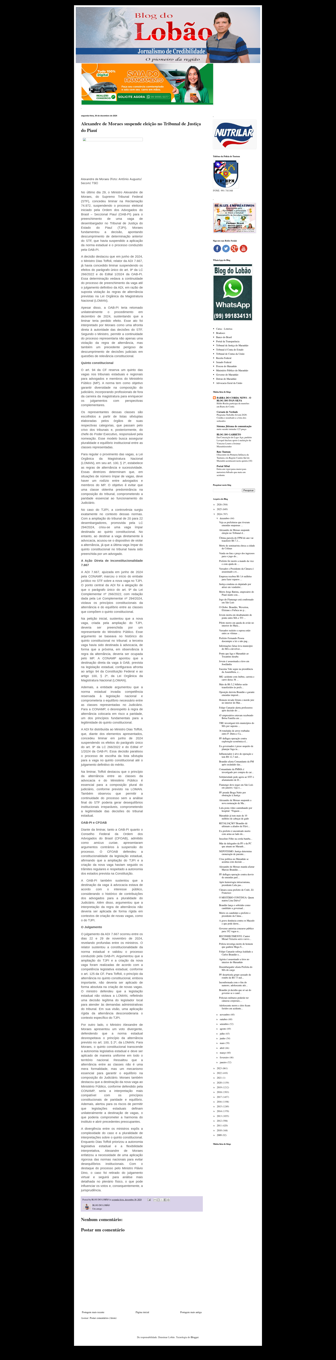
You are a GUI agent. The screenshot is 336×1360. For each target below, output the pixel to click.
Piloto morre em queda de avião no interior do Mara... (236, 624)
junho (223, 1038)
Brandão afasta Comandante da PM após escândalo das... (236, 763)
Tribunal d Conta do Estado (229, 349)
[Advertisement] (234, 1203)
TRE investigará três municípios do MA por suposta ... (236, 724)
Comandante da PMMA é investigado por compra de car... (236, 770)
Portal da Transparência (227, 341)
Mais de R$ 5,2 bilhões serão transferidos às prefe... (233, 686)
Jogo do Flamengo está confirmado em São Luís (236, 601)
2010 (219, 1130)
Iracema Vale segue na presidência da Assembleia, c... (236, 670)
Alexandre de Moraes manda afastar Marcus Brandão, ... (236, 868)
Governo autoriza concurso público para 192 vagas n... (236, 930)
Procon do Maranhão (226, 366)
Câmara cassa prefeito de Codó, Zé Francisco (236, 891)
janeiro (223, 1062)
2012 (219, 1120)
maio (222, 1043)
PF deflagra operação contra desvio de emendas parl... (236, 876)
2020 (219, 1082)
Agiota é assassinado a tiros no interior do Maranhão (234, 961)
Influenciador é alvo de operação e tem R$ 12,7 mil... (236, 755)
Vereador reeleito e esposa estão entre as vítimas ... (234, 632)
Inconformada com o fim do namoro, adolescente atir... (233, 984)
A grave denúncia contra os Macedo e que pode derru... (236, 922)
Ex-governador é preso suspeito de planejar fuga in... (236, 747)
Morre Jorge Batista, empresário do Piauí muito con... (236, 593)
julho (223, 1033)
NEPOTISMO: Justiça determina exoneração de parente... (235, 853)
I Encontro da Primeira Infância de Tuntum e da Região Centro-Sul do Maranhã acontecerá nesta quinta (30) (234, 457)
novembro (225, 1014)
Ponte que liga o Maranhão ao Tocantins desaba (234, 655)
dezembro (225, 518)
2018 (219, 1092)
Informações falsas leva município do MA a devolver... (236, 647)
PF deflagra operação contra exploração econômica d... (233, 740)
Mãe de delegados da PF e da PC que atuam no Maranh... (235, 845)
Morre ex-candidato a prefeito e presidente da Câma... (234, 914)
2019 (219, 1087)
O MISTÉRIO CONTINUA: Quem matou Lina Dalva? (236, 899)
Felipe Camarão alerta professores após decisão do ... (236, 709)
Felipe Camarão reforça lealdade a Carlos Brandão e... (236, 953)
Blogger (194, 1337)
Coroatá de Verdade (227, 412)
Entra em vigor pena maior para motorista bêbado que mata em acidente (231, 472)
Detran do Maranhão (226, 378)
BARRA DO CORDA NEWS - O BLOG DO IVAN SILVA (234, 399)
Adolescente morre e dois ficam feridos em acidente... (234, 1007)
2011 (219, 1125)
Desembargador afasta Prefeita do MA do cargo (235, 968)
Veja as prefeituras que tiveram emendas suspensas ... (234, 524)
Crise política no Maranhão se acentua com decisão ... (233, 860)
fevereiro (224, 1057)
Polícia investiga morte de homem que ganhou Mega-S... (236, 945)
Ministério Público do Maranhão (232, 370)
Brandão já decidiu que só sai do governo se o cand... (235, 991)
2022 (219, 1073)
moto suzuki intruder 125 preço (231, 429)
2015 (219, 1106)
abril (222, 1048)
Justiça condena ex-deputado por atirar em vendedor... (235, 585)
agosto (223, 1028)
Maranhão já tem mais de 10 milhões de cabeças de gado (234, 817)
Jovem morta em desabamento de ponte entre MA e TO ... (235, 616)
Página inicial (142, 1312)
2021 (219, 1077)
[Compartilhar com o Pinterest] (168, 1200)
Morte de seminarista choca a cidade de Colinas (237, 547)
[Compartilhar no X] (161, 1200)
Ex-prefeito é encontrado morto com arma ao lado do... (234, 832)
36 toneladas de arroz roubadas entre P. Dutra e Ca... (234, 732)
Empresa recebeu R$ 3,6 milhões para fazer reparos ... (235, 578)
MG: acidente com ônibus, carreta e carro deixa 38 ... (236, 678)
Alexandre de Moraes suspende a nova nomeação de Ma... (235, 801)
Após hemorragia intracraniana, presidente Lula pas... (234, 883)
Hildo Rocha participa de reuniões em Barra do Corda (233, 405)
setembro (224, 1024)
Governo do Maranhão (227, 374)
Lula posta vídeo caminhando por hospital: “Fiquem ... (235, 809)
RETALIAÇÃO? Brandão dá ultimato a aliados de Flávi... (234, 825)
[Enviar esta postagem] (148, 1199)
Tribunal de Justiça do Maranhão (232, 345)
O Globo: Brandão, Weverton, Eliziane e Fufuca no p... (234, 608)
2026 (219, 504)
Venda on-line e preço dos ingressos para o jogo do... (236, 555)
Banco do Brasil (224, 337)
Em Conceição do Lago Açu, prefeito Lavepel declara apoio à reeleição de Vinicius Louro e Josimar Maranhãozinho (234, 442)
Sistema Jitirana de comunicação (234, 426)
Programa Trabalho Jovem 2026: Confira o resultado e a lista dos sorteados (232, 417)
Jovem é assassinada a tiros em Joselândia (234, 663)
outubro (224, 1019)
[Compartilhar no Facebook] (165, 1200)
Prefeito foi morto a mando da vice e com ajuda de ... (236, 562)
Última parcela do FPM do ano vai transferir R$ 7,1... (236, 539)
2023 (219, 1068)
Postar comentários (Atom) (103, 1318)
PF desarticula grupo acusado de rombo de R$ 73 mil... (235, 976)
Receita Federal (223, 358)
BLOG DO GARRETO (229, 434)
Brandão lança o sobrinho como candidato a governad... (234, 906)
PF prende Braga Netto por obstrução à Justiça (232, 794)
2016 (219, 1101)
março (223, 1052)
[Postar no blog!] (158, 1200)
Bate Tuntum (224, 452)
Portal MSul (223, 466)
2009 (219, 1135)
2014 (219, 1111)
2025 (219, 509)
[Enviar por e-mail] (155, 1200)
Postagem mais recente (93, 1312)
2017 (219, 1097)
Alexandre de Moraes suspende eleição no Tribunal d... (234, 531)
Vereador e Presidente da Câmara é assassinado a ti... (236, 570)
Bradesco (220, 333)
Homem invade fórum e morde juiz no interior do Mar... (236, 701)
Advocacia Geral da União (229, 383)
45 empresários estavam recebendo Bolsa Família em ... (236, 717)
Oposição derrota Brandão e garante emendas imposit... (236, 693)
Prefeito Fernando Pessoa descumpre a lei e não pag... (234, 639)
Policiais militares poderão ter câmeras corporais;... (234, 999)
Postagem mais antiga (191, 1312)
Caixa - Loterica (224, 328)
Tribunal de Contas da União (230, 353)
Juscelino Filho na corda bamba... (235, 838)
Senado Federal (223, 362)
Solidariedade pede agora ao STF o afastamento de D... (236, 778)
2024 (219, 514)
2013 (219, 1116)
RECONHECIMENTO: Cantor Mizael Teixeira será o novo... (235, 937)
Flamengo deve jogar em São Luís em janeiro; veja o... (236, 786)
